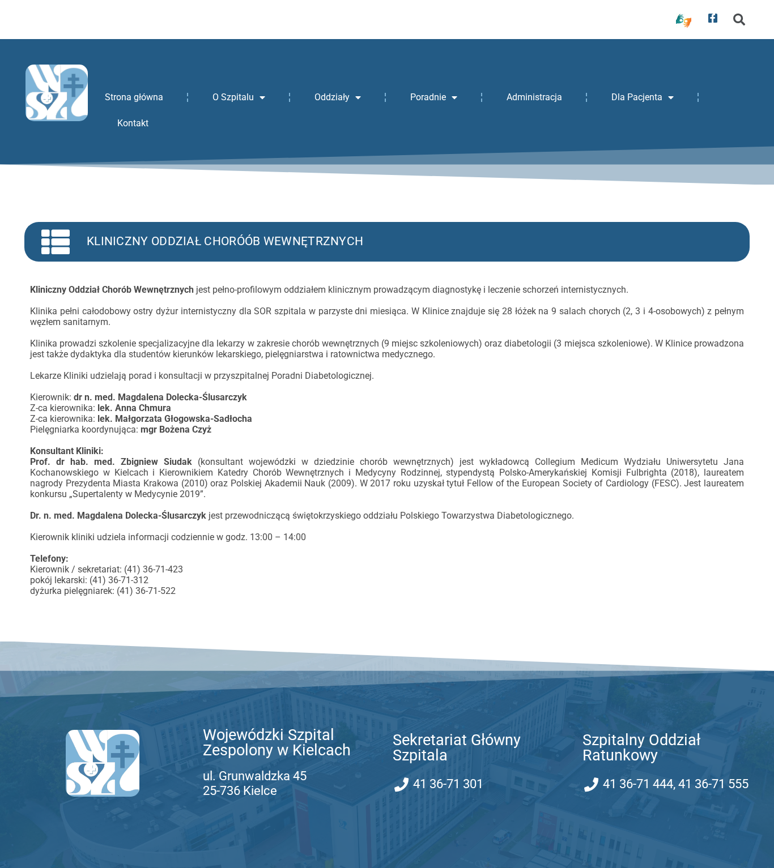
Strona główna (134, 97)
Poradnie (428, 97)
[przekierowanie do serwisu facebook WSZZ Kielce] (712, 18)
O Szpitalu (233, 97)
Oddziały (332, 97)
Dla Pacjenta (636, 97)
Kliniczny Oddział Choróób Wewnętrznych (225, 241)
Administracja (534, 97)
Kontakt (132, 123)
